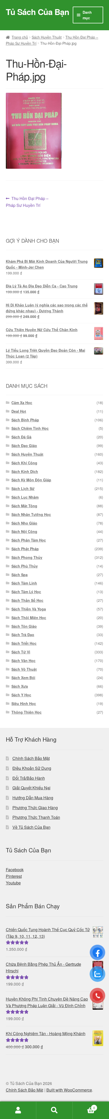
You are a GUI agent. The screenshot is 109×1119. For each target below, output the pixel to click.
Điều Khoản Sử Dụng (31, 768)
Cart (84, 1106)
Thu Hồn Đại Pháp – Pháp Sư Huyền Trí (27, 201)
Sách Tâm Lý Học (26, 591)
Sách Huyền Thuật (47, 37)
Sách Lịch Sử (22, 488)
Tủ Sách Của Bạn (37, 12)
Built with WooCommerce (69, 1090)
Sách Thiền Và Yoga (28, 608)
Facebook (15, 869)
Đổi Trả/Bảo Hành (28, 778)
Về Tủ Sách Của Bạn (31, 827)
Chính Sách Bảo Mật (31, 758)
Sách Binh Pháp (25, 419)
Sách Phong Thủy (26, 557)
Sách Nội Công (24, 531)
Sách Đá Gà (21, 436)
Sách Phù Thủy (24, 566)
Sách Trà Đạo (22, 634)
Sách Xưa (19, 686)
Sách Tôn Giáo (24, 626)
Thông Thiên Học (26, 712)
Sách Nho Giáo (24, 523)
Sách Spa (19, 574)
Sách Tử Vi (20, 651)
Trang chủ (20, 37)
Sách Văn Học (23, 660)
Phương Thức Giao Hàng (35, 807)
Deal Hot (18, 411)
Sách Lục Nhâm (25, 497)
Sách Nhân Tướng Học (31, 514)
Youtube (13, 883)
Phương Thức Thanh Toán (36, 817)
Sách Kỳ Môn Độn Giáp (31, 479)
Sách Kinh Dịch (24, 471)
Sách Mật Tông (24, 505)
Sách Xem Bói (23, 677)
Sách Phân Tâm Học (28, 540)
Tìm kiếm (54, 1110)
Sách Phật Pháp (25, 548)
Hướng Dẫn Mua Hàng (32, 798)
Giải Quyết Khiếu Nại (31, 788)
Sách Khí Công (24, 462)
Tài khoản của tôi (18, 1110)
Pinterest (14, 876)
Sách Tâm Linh (24, 583)
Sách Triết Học (24, 643)
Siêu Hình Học (23, 703)
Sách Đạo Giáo (24, 445)
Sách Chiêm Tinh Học (30, 428)
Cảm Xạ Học (21, 402)
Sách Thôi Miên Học (28, 617)
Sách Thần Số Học (27, 600)
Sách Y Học (21, 694)
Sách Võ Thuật (24, 669)
